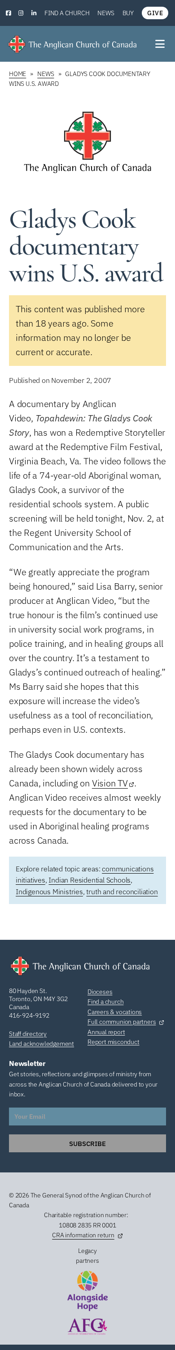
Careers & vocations (115, 1012)
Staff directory (28, 1034)
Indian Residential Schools (89, 879)
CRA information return (83, 1235)
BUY (128, 13)
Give (155, 13)
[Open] (160, 43)
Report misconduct (114, 1042)
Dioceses (100, 992)
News (105, 13)
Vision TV (110, 783)
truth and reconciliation (122, 891)
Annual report (106, 1032)
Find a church (66, 13)
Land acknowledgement (41, 1044)
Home (17, 74)
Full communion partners (122, 1022)
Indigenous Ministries (49, 891)
